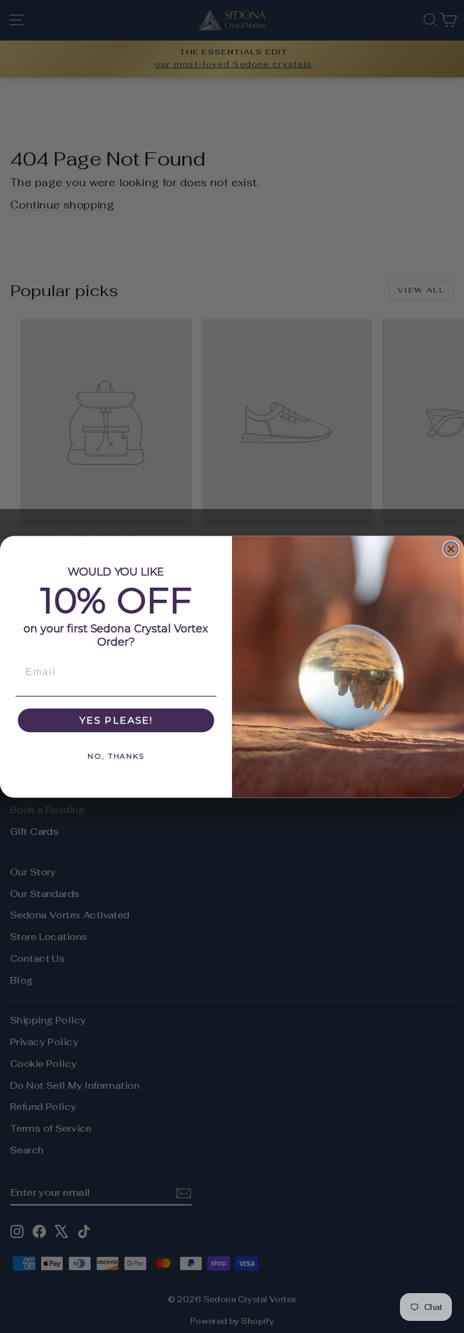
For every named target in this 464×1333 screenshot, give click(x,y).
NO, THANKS (116, 755)
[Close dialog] (451, 549)
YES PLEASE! (116, 719)
